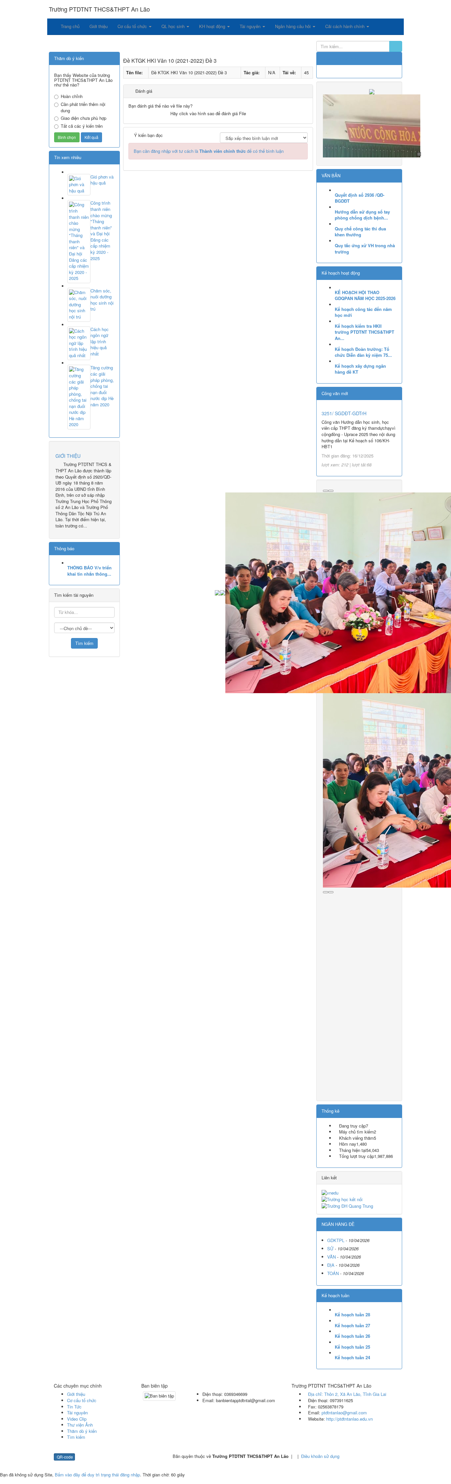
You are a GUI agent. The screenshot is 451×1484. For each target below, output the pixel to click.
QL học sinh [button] (173, 26)
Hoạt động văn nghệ (341, 58)
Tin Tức (74, 1406)
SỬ (330, 1248)
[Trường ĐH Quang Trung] (347, 1205)
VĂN (331, 1257)
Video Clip (77, 1419)
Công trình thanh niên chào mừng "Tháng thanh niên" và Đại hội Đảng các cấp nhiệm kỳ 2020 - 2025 (101, 230)
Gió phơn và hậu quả (102, 180)
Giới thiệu (76, 1394)
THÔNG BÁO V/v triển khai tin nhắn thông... (89, 571)
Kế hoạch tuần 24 (352, 1358)
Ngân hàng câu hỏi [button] (293, 26)
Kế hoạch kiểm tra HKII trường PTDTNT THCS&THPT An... (364, 332)
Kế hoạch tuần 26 (352, 1336)
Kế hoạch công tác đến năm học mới (363, 312)
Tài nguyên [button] (251, 26)
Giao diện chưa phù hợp (83, 118)
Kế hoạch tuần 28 (352, 1315)
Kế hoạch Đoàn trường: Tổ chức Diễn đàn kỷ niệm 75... (363, 352)
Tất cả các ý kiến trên (82, 126)
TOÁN (333, 1273)
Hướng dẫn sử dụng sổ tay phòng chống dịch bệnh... (362, 215)
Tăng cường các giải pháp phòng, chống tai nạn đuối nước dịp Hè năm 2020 (102, 386)
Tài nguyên (77, 1412)
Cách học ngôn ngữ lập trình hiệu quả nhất (99, 341)
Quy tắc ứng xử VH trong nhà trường (365, 249)
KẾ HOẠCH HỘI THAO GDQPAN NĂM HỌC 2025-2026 (365, 295)
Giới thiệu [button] (98, 26)
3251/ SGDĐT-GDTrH (344, 413)
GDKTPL (335, 1240)
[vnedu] (330, 1192)
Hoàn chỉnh (72, 96)
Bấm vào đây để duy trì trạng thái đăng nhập (97, 1474)
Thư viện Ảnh (80, 1425)
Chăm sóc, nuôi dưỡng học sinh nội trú (102, 300)
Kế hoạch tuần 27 (352, 1326)
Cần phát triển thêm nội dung (83, 107)
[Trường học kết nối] (342, 1199)
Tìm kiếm (76, 1437)
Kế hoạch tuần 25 (352, 1347)
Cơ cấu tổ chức (81, 1400)
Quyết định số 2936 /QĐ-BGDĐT (359, 198)
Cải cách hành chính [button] (345, 26)
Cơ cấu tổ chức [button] (133, 26)
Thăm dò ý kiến (82, 1431)
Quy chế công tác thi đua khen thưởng (360, 232)
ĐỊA (330, 1265)
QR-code (64, 1457)
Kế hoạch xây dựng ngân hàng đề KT (360, 369)
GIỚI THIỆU (68, 456)
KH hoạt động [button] (212, 26)
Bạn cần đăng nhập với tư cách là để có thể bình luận (209, 151)
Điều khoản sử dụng (320, 1456)
